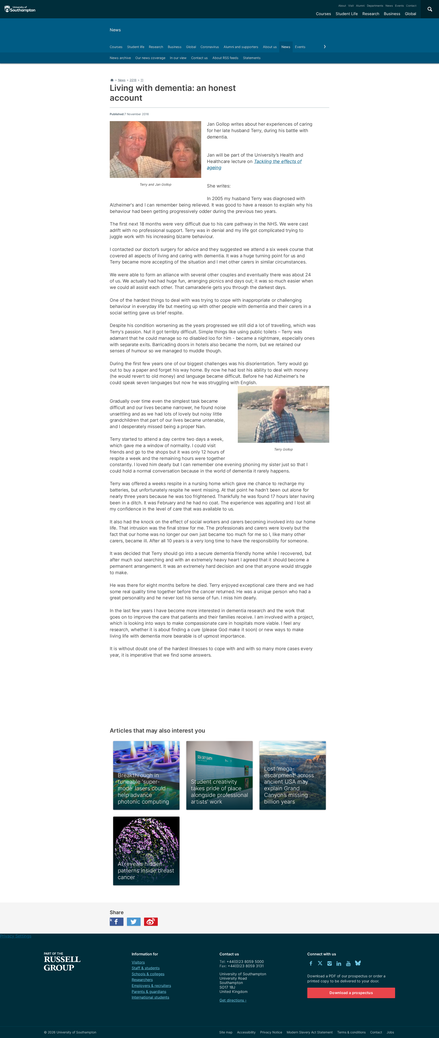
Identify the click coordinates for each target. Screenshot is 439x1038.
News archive (120, 58)
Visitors (138, 962)
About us (270, 47)
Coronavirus (210, 47)
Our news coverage (150, 58)
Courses (323, 13)
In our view (178, 58)
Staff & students (146, 968)
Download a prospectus (351, 992)
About (342, 5)
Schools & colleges (148, 974)
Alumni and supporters (241, 47)
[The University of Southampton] (20, 9)
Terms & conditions (351, 1032)
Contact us (199, 58)
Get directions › (233, 1000)
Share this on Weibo (151, 922)
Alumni (360, 5)
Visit (351, 5)
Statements (252, 58)
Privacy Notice (271, 1032)
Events (399, 5)
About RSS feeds (225, 58)
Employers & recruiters (151, 985)
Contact (411, 5)
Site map (226, 1032)
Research (370, 13)
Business (392, 13)
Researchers (142, 979)
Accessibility (246, 1032)
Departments (375, 5)
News (389, 5)
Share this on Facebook (111, 920)
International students (150, 997)
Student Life (347, 13)
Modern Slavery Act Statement (310, 1032)
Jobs (390, 1032)
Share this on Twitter (134, 922)
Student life (135, 47)
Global (410, 13)
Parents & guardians (149, 991)
